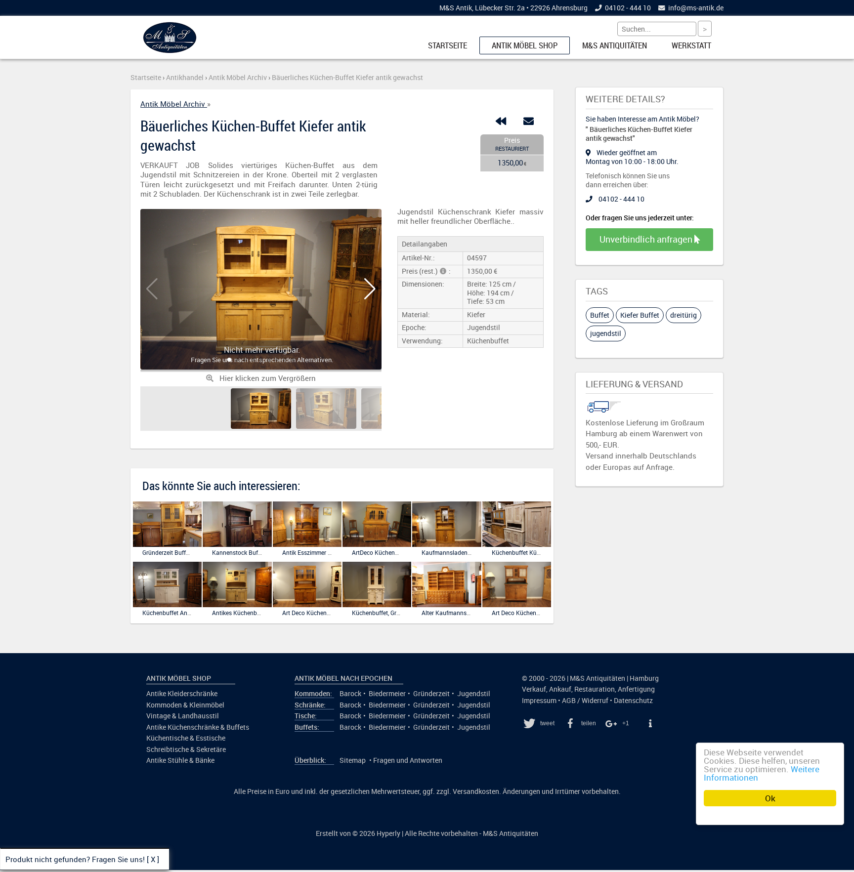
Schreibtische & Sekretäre (186, 749)
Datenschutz (633, 700)
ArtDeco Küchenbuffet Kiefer (389, 552)
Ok (770, 798)
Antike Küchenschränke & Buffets (197, 727)
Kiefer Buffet (639, 315)
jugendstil (605, 333)
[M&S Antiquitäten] (169, 51)
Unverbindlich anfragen (646, 239)
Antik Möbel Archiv (173, 104)
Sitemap (353, 760)
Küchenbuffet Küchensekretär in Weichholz (549, 552)
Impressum (539, 700)
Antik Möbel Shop (524, 45)
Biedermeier (387, 693)
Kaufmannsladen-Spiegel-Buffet (464, 552)
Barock (350, 693)
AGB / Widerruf (585, 700)
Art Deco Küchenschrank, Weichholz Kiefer (338, 613)
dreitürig (683, 315)
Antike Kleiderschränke (181, 693)
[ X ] (153, 859)
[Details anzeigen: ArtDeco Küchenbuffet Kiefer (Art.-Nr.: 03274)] (377, 545)
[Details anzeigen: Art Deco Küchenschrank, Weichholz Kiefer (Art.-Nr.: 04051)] (517, 605)
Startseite (447, 45)
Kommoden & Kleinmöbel (185, 705)
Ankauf (560, 689)
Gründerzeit (431, 693)
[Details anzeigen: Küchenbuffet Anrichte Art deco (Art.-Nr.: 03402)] (167, 605)
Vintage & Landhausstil (182, 715)
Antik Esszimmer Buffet (313, 552)
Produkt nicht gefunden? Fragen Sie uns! (75, 859)
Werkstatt (691, 45)
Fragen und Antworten (407, 760)
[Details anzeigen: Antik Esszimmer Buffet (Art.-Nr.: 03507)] (307, 545)
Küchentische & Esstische (185, 738)
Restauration (594, 689)
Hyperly (388, 833)
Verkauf (534, 689)
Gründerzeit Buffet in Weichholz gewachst (198, 552)
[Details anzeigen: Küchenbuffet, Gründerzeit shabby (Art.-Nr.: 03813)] (377, 605)
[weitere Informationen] (650, 723)
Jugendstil (473, 693)
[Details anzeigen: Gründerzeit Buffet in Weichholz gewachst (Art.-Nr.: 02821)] (167, 545)
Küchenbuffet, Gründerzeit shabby (397, 613)
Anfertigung (636, 689)
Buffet (599, 315)
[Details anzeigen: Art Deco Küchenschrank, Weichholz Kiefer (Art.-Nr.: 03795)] (307, 605)
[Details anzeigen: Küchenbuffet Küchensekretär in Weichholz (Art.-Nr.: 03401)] (517, 545)
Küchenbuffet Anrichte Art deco (184, 613)
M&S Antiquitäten (614, 45)
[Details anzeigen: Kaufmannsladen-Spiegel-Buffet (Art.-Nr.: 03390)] (446, 545)
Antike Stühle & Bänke (180, 760)
